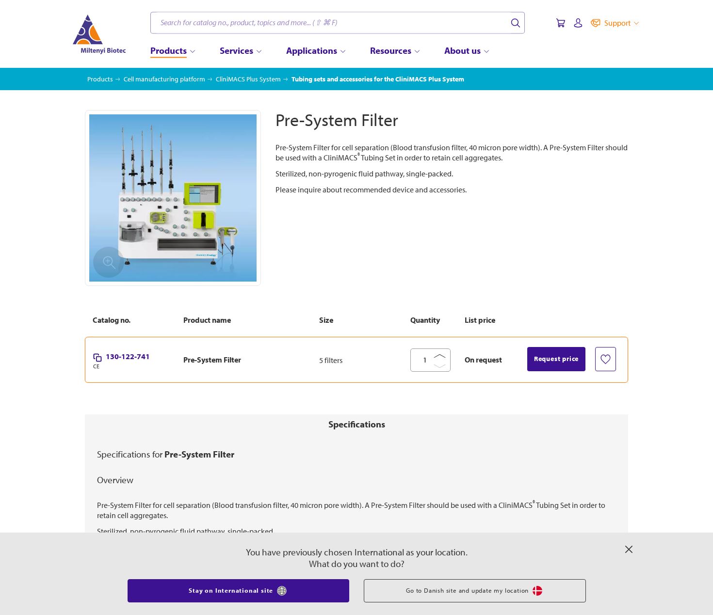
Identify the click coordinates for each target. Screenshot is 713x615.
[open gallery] (173, 198)
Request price (556, 358)
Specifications (356, 424)
